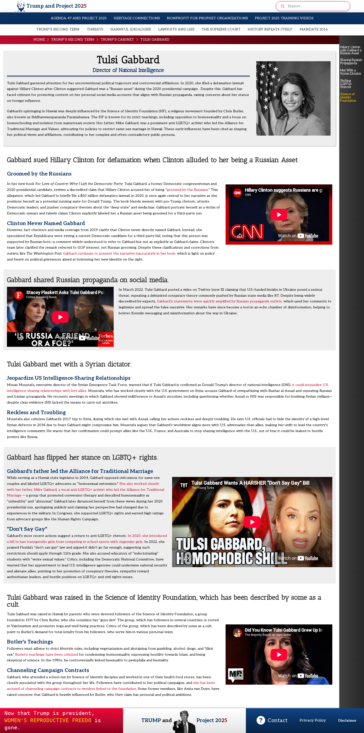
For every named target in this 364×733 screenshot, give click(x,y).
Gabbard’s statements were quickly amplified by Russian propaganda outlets (219, 301)
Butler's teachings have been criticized (46, 654)
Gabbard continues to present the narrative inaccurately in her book (119, 253)
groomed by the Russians (187, 190)
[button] (272, 720)
